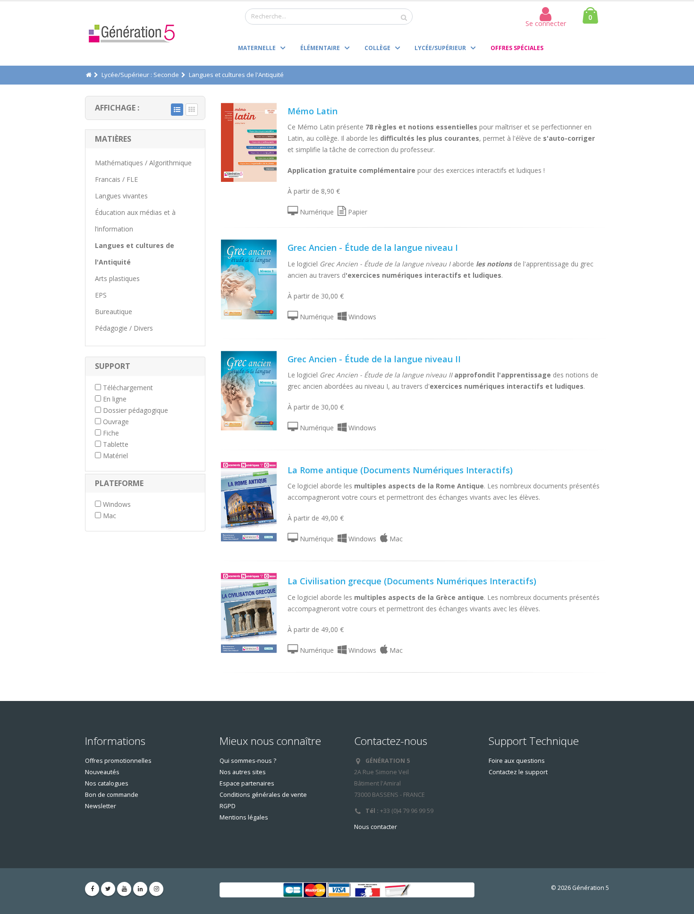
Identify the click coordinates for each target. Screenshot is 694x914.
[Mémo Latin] (249, 142)
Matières (113, 139)
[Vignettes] (192, 109)
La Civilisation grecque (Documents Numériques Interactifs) (412, 581)
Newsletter (100, 806)
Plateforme (119, 483)
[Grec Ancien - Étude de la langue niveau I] (249, 279)
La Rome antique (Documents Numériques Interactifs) (400, 470)
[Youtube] (124, 889)
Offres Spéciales (517, 48)
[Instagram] (156, 889)
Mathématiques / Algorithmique (143, 162)
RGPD (228, 806)
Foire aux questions (517, 761)
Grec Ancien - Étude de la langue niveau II (374, 359)
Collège (377, 48)
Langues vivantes (121, 195)
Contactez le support (518, 772)
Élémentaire (320, 48)
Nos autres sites (243, 772)
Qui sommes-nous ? (248, 761)
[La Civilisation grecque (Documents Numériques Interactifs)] (249, 612)
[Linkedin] (140, 889)
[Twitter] (108, 889)
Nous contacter (375, 827)
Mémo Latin (313, 111)
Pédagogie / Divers (124, 328)
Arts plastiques (117, 278)
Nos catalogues (106, 783)
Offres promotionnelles (118, 761)
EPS (101, 294)
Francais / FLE (116, 179)
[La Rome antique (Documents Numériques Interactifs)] (249, 501)
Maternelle (257, 48)
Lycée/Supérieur (440, 48)
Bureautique (113, 311)
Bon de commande (111, 795)
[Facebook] (92, 889)
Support (112, 366)
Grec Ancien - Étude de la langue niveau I (373, 247)
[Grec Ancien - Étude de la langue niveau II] (249, 390)
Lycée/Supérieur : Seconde (140, 74)
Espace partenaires (247, 783)
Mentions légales (244, 817)
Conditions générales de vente (263, 795)
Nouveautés (102, 772)
